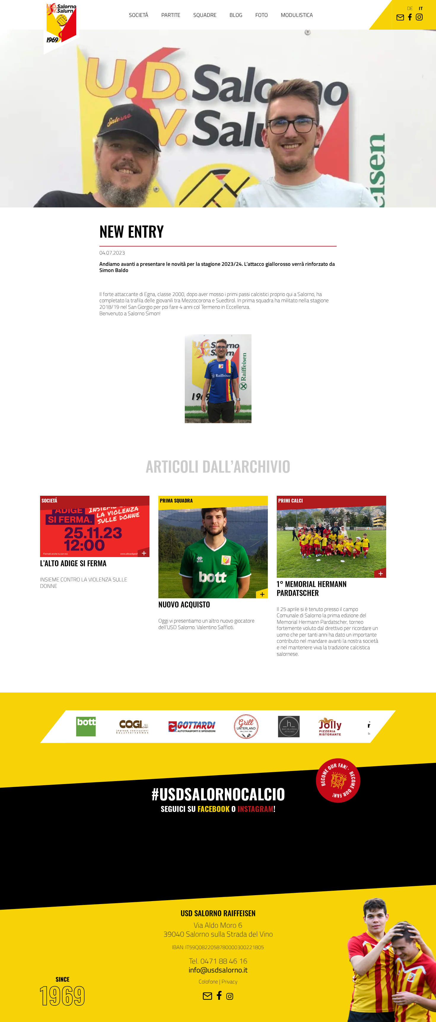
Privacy (229, 981)
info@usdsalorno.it (218, 970)
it (421, 8)
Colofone (208, 981)
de (410, 8)
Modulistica (297, 14)
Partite (170, 14)
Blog (236, 14)
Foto (261, 14)
